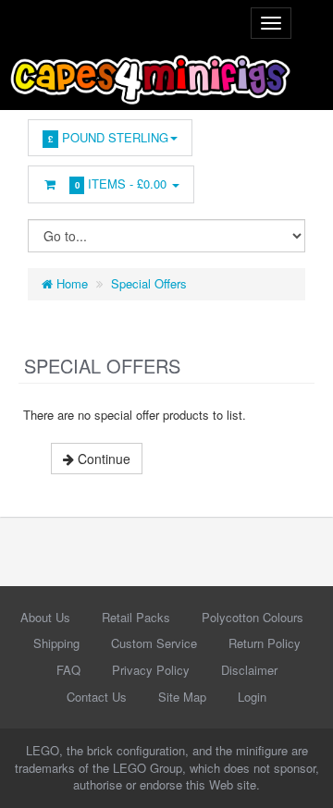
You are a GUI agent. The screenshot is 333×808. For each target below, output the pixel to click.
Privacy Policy (151, 670)
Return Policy (264, 643)
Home (70, 283)
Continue (102, 458)
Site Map (182, 696)
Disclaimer (249, 670)
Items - (121, 183)
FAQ (68, 670)
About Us (45, 617)
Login (252, 696)
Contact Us (97, 696)
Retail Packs (136, 617)
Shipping (56, 643)
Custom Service (154, 643)
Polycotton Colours (252, 617)
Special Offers (149, 283)
